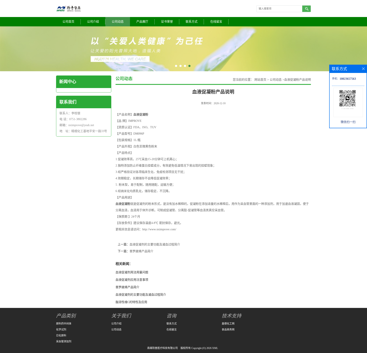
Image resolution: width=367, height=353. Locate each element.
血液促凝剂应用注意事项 (132, 279)
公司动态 (118, 21)
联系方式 (192, 21)
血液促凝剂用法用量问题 (132, 272)
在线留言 (216, 21)
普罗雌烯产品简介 (141, 251)
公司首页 (68, 21)
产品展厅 (142, 21)
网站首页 (260, 79)
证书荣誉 (167, 21)
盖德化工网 (228, 323)
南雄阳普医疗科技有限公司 (162, 348)
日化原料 (61, 335)
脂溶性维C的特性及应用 (131, 302)
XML (215, 348)
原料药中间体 (63, 323)
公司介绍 (93, 21)
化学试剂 (61, 329)
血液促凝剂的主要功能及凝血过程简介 (155, 244)
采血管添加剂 (63, 341)
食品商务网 (228, 329)
